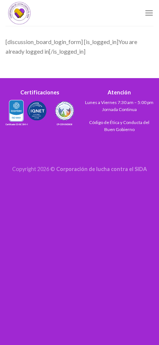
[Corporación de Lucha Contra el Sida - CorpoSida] (43, 13)
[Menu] (149, 13)
